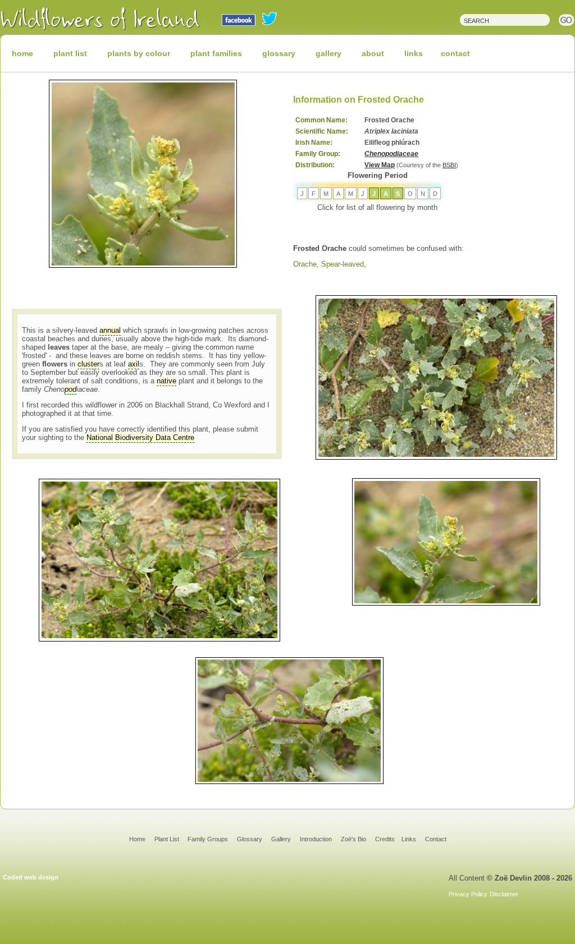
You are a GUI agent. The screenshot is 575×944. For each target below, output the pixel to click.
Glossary (249, 839)
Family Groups (208, 839)
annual (110, 330)
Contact (435, 839)
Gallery (281, 839)
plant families (216, 53)
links (413, 53)
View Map (379, 165)
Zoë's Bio (353, 839)
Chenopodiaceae (391, 154)
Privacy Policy (468, 894)
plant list (70, 53)
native (166, 381)
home (22, 53)
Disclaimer (504, 894)
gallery (328, 53)
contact (455, 53)
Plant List (167, 839)
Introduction (316, 839)
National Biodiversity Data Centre (140, 437)
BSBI (449, 165)
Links (408, 839)
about (373, 53)
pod (70, 389)
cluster (88, 364)
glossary (278, 53)
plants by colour (138, 53)
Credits (385, 839)
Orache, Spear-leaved (328, 264)
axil (133, 364)
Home (137, 839)
